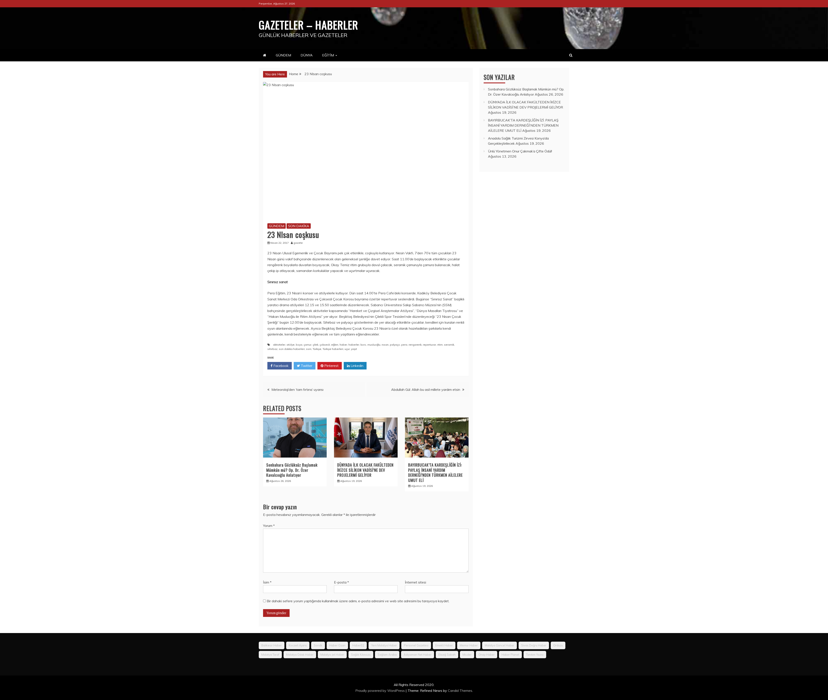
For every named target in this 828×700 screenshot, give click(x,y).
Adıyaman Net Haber (417, 654)
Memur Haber (469, 645)
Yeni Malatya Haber (384, 645)
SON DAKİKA (298, 226)
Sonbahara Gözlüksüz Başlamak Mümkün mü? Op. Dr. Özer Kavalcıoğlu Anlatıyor (292, 470)
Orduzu (558, 645)
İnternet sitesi (415, 582)
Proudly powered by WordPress (380, 690)
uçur (347, 349)
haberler (353, 344)
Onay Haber (486, 654)
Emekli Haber (444, 645)
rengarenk (415, 344)
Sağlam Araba (387, 654)
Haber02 (358, 645)
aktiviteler (279, 344)
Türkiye (317, 349)
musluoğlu (373, 344)
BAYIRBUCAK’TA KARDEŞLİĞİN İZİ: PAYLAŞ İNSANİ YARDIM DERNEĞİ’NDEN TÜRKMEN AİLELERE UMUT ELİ (435, 472)
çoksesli (325, 344)
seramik (449, 344)
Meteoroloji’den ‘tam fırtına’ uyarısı (297, 389)
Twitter (306, 365)
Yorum (269, 525)
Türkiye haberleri (333, 349)
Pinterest (331, 365)
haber (343, 344)
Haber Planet (510, 654)
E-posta (341, 582)
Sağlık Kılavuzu (361, 654)
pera (404, 344)
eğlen (334, 344)
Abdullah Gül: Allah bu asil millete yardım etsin (425, 389)
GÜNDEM (283, 55)
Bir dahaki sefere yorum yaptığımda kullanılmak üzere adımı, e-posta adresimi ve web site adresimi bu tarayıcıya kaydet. (358, 601)
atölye (291, 344)
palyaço (395, 344)
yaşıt (354, 349)
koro (363, 344)
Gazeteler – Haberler (308, 25)
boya (299, 344)
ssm (308, 349)
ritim (440, 344)
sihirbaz (272, 349)
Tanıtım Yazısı (535, 654)
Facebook (281, 365)
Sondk (318, 645)
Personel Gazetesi (416, 645)
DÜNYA (307, 55)
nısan (385, 344)
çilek (315, 344)
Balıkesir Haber (271, 645)
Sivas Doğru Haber (533, 645)
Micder (467, 654)
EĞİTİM (328, 55)
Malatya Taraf (270, 654)
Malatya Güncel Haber (499, 645)
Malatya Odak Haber (300, 654)
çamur (307, 344)
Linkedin (356, 365)
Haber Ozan (337, 645)
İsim (267, 582)
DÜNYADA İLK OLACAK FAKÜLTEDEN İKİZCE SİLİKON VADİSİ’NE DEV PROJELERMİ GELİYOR (365, 470)
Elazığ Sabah (447, 654)
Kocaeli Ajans (298, 645)
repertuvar (429, 344)
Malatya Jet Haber (332, 654)
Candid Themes (460, 690)
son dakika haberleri (292, 349)
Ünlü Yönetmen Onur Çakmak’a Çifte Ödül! (520, 151)
